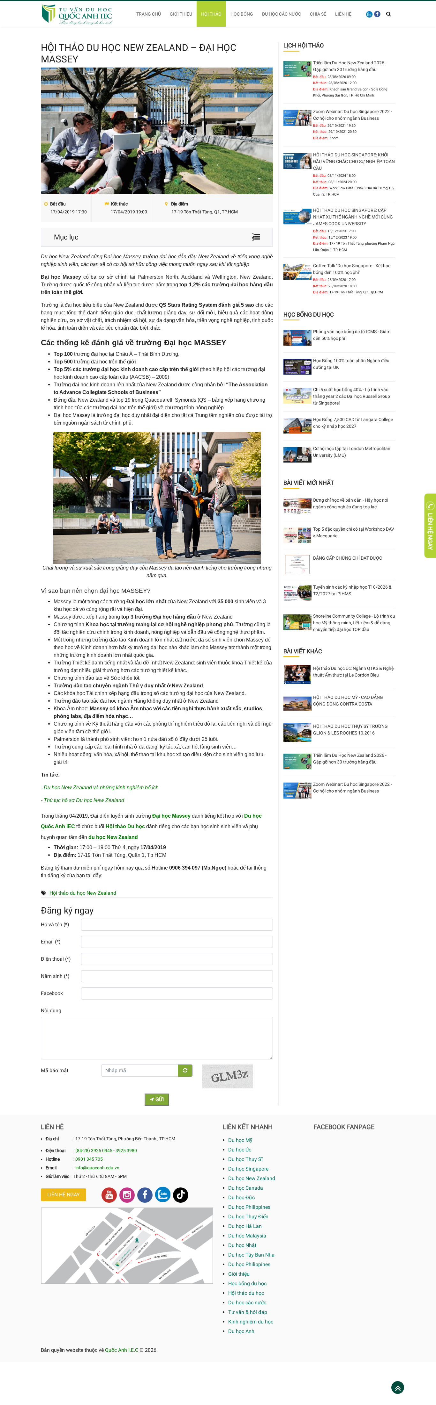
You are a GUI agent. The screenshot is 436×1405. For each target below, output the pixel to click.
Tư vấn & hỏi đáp (247, 1312)
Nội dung (51, 1010)
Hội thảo (211, 14)
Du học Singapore (248, 1169)
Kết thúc (119, 203)
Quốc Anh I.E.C (121, 1350)
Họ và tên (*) (55, 924)
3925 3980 (126, 1150)
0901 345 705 (89, 1159)
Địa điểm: (320, 89)
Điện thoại (55, 1150)
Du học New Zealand (251, 1178)
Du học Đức (241, 1197)
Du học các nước (281, 14)
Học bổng (241, 14)
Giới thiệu (181, 14)
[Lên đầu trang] (398, 1388)
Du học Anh (241, 1331)
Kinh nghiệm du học (250, 1322)
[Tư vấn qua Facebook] (377, 14)
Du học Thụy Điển (248, 1217)
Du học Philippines (249, 1207)
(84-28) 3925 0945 (93, 1150)
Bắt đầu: (320, 77)
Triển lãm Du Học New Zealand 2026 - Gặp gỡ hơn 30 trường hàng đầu (350, 66)
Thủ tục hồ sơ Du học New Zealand (84, 800)
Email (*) (51, 942)
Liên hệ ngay (63, 1195)
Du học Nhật (242, 1245)
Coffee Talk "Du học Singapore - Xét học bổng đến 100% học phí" (351, 269)
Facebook (52, 993)
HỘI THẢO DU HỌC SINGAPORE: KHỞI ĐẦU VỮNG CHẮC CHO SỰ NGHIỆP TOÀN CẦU (354, 161)
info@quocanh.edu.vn (97, 1167)
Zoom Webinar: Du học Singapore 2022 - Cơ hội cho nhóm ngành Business (352, 115)
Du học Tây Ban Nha (251, 1255)
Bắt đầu (57, 203)
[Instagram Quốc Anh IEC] (127, 1195)
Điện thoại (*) (56, 959)
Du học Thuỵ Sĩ (245, 1159)
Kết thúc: (320, 83)
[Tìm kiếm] (388, 14)
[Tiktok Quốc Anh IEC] (180, 1195)
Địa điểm (179, 203)
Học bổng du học (247, 1283)
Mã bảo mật (54, 1070)
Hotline (53, 1159)
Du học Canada (245, 1188)
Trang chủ (148, 14)
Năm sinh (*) (55, 976)
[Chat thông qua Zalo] (162, 1194)
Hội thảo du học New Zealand (82, 893)
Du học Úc (239, 1150)
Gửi (159, 1099)
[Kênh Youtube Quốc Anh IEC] (109, 1195)
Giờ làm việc (57, 1176)
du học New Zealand (113, 837)
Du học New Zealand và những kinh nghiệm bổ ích (101, 787)
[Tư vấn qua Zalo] (369, 14)
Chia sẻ (318, 14)
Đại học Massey (171, 816)
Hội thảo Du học (125, 826)
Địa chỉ (52, 1138)
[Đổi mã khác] (185, 1071)
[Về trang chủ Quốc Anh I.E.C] (81, 14)
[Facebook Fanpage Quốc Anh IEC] (145, 1195)
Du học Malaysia (247, 1236)
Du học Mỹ (240, 1140)
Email (51, 1167)
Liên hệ (343, 14)
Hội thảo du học (246, 1293)
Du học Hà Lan (245, 1226)
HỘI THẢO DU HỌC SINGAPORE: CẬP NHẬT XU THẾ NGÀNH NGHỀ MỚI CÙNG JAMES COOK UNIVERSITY (353, 217)
